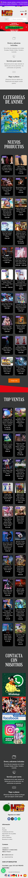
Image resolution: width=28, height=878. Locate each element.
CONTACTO (5, 848)
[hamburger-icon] (6, 19)
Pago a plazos (5, 835)
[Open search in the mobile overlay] (18, 19)
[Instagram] (12, 818)
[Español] (25, 875)
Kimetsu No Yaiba (14, 119)
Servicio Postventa (6, 837)
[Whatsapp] (19, 818)
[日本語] (21, 875)
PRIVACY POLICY (6, 851)
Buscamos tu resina (7, 839)
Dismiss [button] (25, 4)
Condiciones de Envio (7, 831)
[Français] (10, 875)
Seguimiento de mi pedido (9, 833)
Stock (3, 828)
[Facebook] (8, 818)
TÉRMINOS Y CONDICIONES (9, 850)
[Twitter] (15, 818)
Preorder (4, 830)
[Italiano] (17, 875)
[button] (2, 27)
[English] (6, 875)
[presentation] (3, 116)
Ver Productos (14, 123)
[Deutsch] (14, 875)
